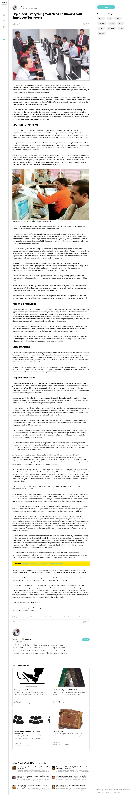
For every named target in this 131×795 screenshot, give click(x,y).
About (106, 790)
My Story (101, 33)
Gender (101, 28)
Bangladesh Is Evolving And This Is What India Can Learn (42, 564)
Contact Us (109, 792)
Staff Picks (111, 28)
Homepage (100, 790)
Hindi (109, 18)
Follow (86, 639)
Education (102, 23)
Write (106, 7)
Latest (121, 23)
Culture (112, 23)
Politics (118, 18)
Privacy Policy (116, 792)
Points (121, 790)
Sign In (119, 7)
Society (101, 18)
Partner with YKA (113, 790)
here (38, 602)
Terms (103, 792)
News (121, 28)
